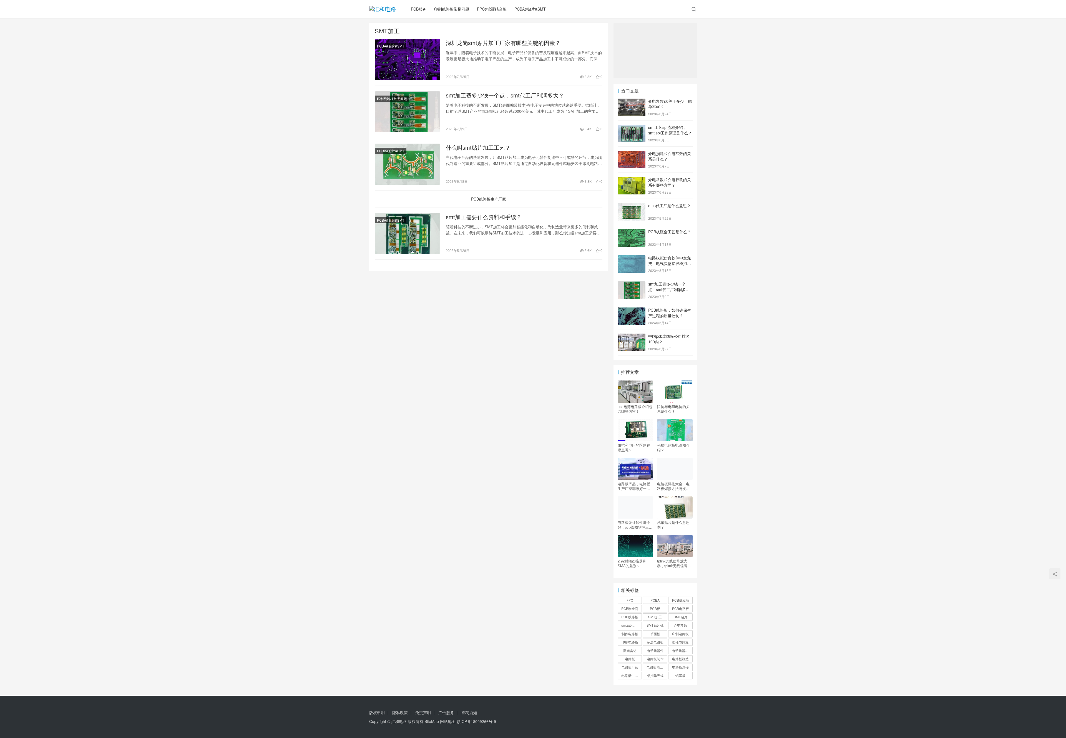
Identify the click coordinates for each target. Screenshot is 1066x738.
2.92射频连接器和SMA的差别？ (632, 563)
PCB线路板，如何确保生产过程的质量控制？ (669, 312)
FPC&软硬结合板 (492, 9)
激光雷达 (630, 650)
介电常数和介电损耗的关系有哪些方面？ (669, 182)
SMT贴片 (680, 616)
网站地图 (448, 721)
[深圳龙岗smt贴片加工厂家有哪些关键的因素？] (407, 59)
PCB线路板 (629, 616)
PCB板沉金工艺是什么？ (669, 231)
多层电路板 (655, 642)
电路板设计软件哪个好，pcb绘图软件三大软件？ (635, 524)
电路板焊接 (680, 667)
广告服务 (446, 712)
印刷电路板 (630, 642)
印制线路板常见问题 (451, 9)
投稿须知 (469, 712)
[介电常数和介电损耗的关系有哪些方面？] (631, 180)
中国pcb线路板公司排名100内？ (669, 338)
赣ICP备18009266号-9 (476, 721)
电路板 (630, 658)
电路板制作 (655, 658)
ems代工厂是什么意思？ (669, 205)
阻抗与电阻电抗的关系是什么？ (673, 409)
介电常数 (680, 625)
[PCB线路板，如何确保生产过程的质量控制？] (631, 310)
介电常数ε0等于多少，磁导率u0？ (670, 103)
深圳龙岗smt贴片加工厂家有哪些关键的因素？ (503, 43)
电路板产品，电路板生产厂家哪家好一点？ (634, 486)
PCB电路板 (680, 608)
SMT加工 (655, 616)
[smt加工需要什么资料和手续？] (407, 233)
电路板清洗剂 (657, 667)
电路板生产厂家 (631, 675)
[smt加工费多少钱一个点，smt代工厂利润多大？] (407, 111)
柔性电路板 (680, 642)
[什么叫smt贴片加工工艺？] (407, 164)
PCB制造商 (629, 608)
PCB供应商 (680, 600)
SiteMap (431, 721)
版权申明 (377, 712)
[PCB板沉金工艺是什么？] (631, 232)
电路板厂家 (630, 667)
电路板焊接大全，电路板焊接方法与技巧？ (673, 486)
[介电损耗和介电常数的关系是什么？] (631, 154)
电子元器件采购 (682, 650)
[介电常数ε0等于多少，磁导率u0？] (631, 101)
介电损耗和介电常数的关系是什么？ (669, 156)
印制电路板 (680, 633)
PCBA (655, 600)
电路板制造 (680, 658)
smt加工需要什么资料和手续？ (484, 217)
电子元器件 (655, 650)
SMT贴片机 (655, 625)
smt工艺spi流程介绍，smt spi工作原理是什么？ (670, 130)
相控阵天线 (655, 675)
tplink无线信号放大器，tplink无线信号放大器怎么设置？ (674, 563)
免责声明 (423, 712)
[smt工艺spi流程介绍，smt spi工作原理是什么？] (631, 128)
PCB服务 (418, 9)
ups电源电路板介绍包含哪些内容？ (635, 409)
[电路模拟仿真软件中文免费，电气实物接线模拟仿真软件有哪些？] (631, 258)
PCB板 (655, 608)
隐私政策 (400, 712)
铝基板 (680, 675)
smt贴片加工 (630, 625)
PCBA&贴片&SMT (530, 9)
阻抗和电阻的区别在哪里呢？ (634, 447)
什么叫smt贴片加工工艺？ (478, 147)
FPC (630, 600)
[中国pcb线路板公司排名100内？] (631, 336)
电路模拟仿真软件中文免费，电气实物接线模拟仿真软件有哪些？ (669, 263)
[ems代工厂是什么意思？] (631, 206)
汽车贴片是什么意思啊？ (673, 524)
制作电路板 (630, 633)
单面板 (655, 633)
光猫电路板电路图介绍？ (673, 447)
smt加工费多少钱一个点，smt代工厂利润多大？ (505, 95)
